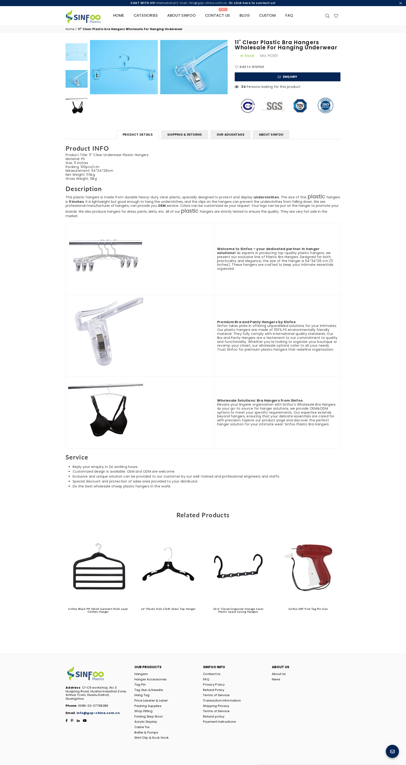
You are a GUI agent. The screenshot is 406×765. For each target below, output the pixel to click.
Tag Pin (140, 684)
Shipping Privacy (216, 706)
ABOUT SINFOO (271, 134)
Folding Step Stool (148, 716)
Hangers (141, 674)
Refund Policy (213, 690)
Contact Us (211, 674)
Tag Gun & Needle (148, 690)
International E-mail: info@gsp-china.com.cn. (203, 3)
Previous (94, 67)
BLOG (244, 15)
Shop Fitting (143, 711)
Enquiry (289, 77)
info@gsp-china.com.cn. (99, 713)
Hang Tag (142, 695)
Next (223, 67)
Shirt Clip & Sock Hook (151, 737)
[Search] (327, 15)
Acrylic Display (145, 721)
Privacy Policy (214, 684)
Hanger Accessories (150, 679)
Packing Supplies (147, 706)
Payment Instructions (219, 721)
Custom (267, 15)
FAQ (289, 15)
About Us (279, 674)
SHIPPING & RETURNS (184, 134)
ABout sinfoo (181, 15)
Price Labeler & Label (151, 700)
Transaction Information (222, 700)
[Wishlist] (336, 15)
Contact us (217, 13)
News (276, 679)
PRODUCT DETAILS (138, 134)
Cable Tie (142, 727)
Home (118, 15)
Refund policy (214, 716)
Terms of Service (216, 695)
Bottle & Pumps (146, 732)
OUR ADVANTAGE (230, 134)
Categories (146, 15)
